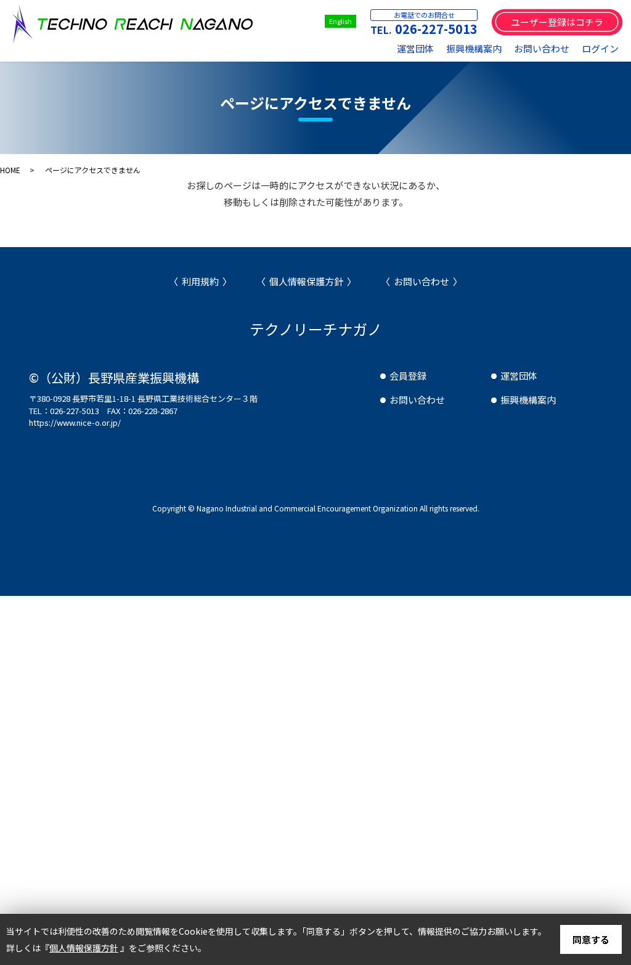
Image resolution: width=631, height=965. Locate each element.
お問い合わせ (541, 48)
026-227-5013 (436, 29)
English (340, 21)
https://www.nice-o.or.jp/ (75, 422)
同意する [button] (590, 939)
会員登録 (407, 375)
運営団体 (415, 48)
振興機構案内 (474, 48)
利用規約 (200, 281)
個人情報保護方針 (306, 281)
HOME (10, 170)
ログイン (600, 48)
